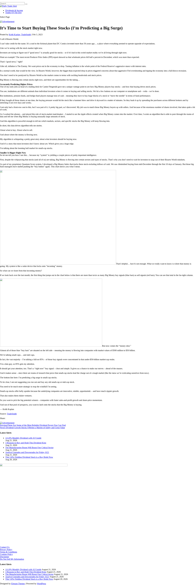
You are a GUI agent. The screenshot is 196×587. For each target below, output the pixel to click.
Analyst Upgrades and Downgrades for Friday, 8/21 (27, 452)
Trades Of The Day (13, 12)
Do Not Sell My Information (12, 559)
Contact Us (4, 547)
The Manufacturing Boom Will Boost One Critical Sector (29, 447)
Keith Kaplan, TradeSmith (20, 34)
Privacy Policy (6, 549)
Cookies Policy (6, 554)
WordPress (41, 583)
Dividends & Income (14, 10)
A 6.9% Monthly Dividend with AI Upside (23, 438)
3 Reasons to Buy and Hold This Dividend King (25, 443)
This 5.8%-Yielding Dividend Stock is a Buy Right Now (29, 457)
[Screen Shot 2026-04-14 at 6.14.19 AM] (33, 466)
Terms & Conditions (8, 552)
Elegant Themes (18, 583)
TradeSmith (12, 414)
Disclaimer (4, 557)
